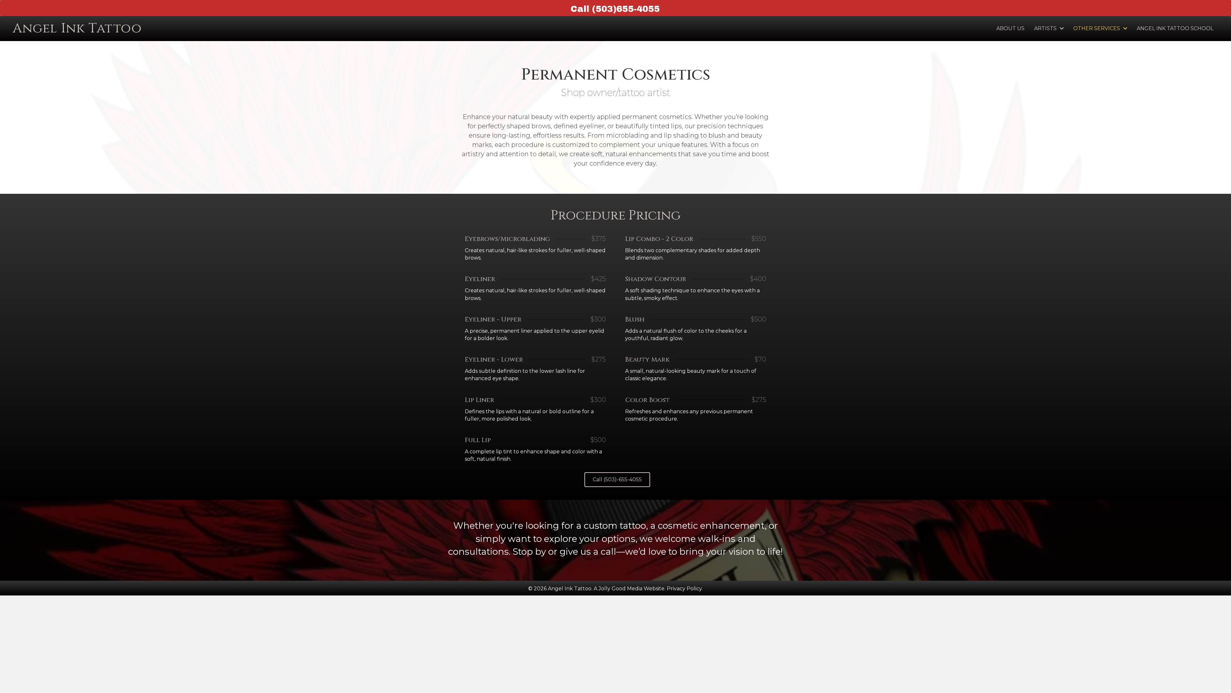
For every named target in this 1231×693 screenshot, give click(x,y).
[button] (617, 479)
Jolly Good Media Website (632, 589)
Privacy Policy (684, 589)
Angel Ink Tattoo (77, 28)
